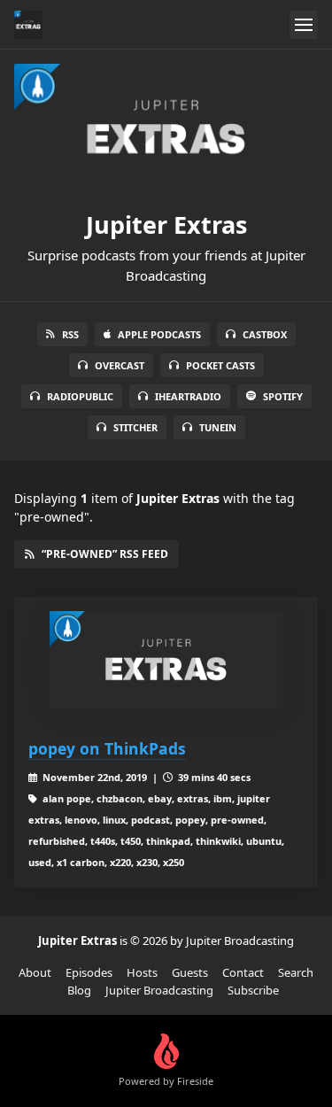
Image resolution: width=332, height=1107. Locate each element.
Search (295, 972)
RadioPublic (80, 396)
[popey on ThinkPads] (166, 659)
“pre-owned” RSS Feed (105, 553)
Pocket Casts (220, 365)
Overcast (119, 365)
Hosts (142, 972)
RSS (70, 334)
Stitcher (135, 427)
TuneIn (217, 427)
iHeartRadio (188, 396)
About (35, 972)
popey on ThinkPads (107, 748)
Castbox (265, 334)
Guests (190, 972)
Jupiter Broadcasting (159, 990)
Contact (243, 972)
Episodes (89, 972)
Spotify (283, 396)
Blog (79, 990)
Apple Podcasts (159, 334)
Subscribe (253, 990)
